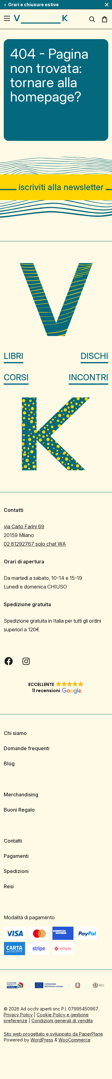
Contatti (13, 841)
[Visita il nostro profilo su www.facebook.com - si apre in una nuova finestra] (9, 661)
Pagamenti (16, 856)
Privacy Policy (18, 1014)
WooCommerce (74, 1039)
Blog (9, 763)
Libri (13, 356)
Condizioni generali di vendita (62, 1020)
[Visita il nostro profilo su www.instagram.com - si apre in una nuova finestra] (26, 661)
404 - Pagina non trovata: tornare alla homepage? (49, 75)
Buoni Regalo (19, 810)
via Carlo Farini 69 (24, 526)
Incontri (88, 377)
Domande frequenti (26, 748)
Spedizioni (16, 871)
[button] (56, 687)
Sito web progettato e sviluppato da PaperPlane (53, 1033)
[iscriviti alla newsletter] (56, 187)
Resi (9, 886)
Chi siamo (15, 733)
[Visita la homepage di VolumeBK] (41, 19)
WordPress (41, 1039)
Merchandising (21, 794)
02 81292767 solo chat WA (35, 544)
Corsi (16, 377)
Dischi (94, 356)
